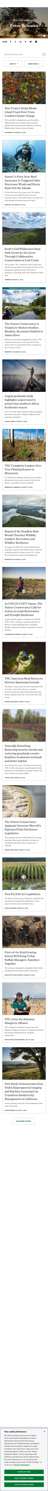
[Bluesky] (31, 42)
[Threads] (25, 42)
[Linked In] (20, 42)
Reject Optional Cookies (24, 1478)
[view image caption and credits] (44, 35)
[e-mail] (36, 42)
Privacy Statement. (22, 1465)
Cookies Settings (24, 1472)
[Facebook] (10, 42)
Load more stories (23, 1121)
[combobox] (13, 63)
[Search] (44, 54)
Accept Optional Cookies (24, 1484)
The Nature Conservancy (24, 20)
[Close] (44, 1431)
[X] (15, 42)
